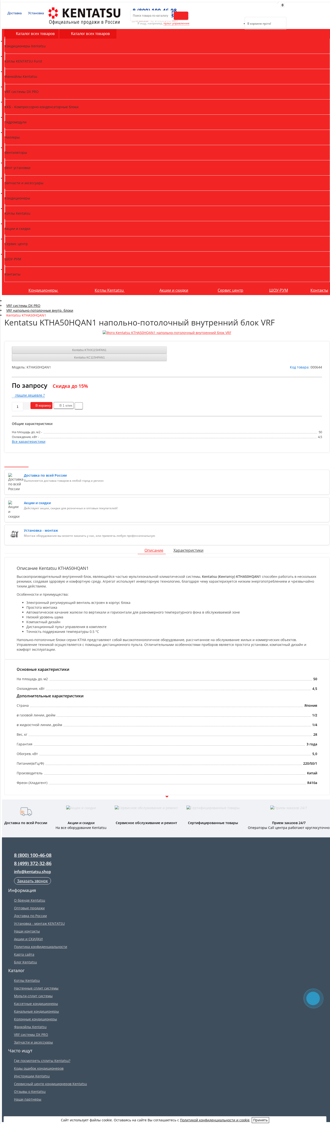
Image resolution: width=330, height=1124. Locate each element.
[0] (248, 11)
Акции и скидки (173, 290)
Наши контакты (27, 931)
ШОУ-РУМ (278, 290)
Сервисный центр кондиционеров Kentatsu (50, 1084)
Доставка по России (30, 915)
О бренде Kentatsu (29, 900)
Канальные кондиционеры (36, 1011)
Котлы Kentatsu (110, 290)
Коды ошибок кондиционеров (39, 1068)
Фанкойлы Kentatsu (30, 1027)
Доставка (14, 13)
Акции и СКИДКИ (28, 939)
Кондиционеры (43, 290)
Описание (153, 550)
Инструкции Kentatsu (32, 1076)
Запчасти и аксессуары (33, 1042)
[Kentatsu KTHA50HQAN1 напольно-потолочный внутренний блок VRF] (167, 332)
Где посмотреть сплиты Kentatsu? (42, 1060)
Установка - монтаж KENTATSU (39, 923)
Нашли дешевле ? (29, 395)
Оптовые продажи (29, 908)
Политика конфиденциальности (40, 946)
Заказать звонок (32, 881)
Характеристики (188, 550)
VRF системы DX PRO (31, 1034)
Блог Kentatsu (25, 962)
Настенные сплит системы (36, 988)
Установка (35, 13)
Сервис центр (230, 290)
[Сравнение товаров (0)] (240, 11)
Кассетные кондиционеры (36, 1003)
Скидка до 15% (70, 386)
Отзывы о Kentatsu (30, 1091)
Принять (260, 1120)
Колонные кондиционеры (35, 1019)
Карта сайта (24, 954)
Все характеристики (28, 441)
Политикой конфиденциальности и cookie (215, 1120)
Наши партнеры (27, 1099)
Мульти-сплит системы (33, 996)
